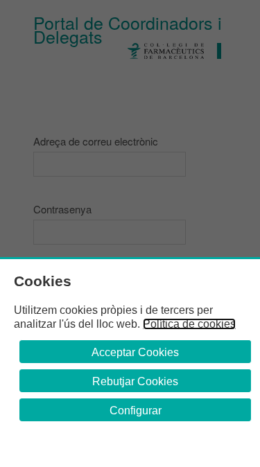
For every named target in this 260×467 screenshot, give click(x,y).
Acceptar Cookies (135, 352)
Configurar (136, 410)
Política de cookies (189, 324)
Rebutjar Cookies (135, 381)
